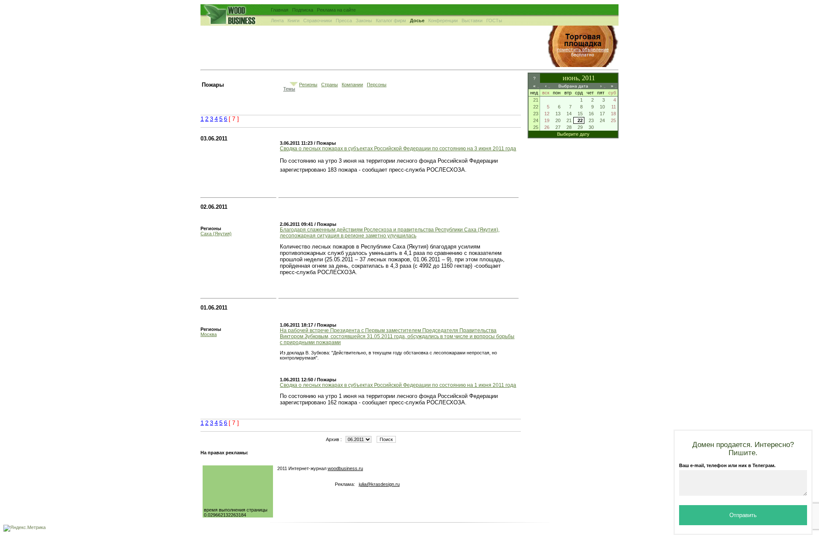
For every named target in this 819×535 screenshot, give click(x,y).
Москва (208, 334)
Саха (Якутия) (216, 233)
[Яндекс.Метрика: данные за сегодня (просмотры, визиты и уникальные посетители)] (24, 528)
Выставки (472, 20)
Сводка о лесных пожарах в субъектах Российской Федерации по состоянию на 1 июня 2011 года (398, 385)
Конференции (443, 20)
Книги (293, 20)
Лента (277, 20)
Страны (329, 84)
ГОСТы (494, 20)
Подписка (302, 9)
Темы (289, 88)
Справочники (317, 20)
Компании (352, 84)
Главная (279, 9)
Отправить (743, 515)
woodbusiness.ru (345, 468)
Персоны (376, 84)
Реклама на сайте (336, 9)
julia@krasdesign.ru (379, 484)
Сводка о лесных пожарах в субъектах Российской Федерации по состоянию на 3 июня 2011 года (398, 149)
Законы (364, 20)
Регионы (308, 84)
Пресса (344, 20)
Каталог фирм (391, 20)
